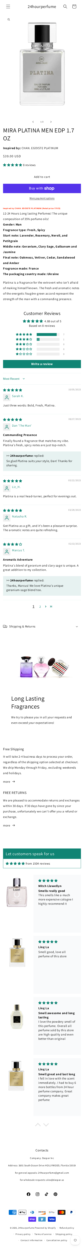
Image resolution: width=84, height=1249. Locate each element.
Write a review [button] (42, 364)
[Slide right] (50, 121)
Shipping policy (63, 1234)
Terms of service (43, 1234)
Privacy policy (23, 1234)
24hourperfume (26, 1227)
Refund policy (67, 1227)
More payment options (42, 198)
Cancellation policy (56, 1240)
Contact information (32, 1240)
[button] (8, 6)
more (6, 782)
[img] (12, 390)
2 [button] (40, 607)
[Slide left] (33, 121)
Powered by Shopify (45, 1227)
